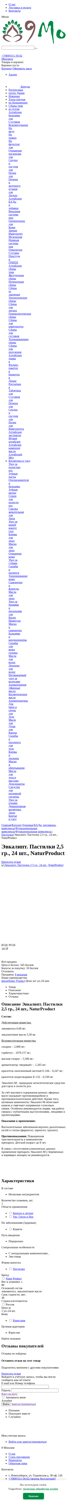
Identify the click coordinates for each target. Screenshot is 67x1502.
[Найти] (35, 48)
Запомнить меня (15, 1397)
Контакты (15, 10)
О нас (12, 4)
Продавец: (7, 974)
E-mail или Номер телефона (18, 1383)
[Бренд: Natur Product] (8, 958)
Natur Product (14, 1278)
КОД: (4, 945)
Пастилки (19, 1268)
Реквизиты (15, 1460)
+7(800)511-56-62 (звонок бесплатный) (32, 1478)
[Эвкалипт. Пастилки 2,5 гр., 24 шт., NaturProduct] (32, 865)
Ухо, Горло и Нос (23, 1216)
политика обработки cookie (40, 1488)
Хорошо (33, 1496)
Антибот (6, 1400)
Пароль (6, 1390)
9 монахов (21, 974)
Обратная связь (18, 1463)
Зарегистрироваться (23, 1404)
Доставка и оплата (20, 7)
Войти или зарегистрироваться (27, 1441)
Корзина (6, 68)
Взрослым (19, 1320)
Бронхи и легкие (23, 1213)
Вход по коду (9, 1393)
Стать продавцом (19, 1456)
